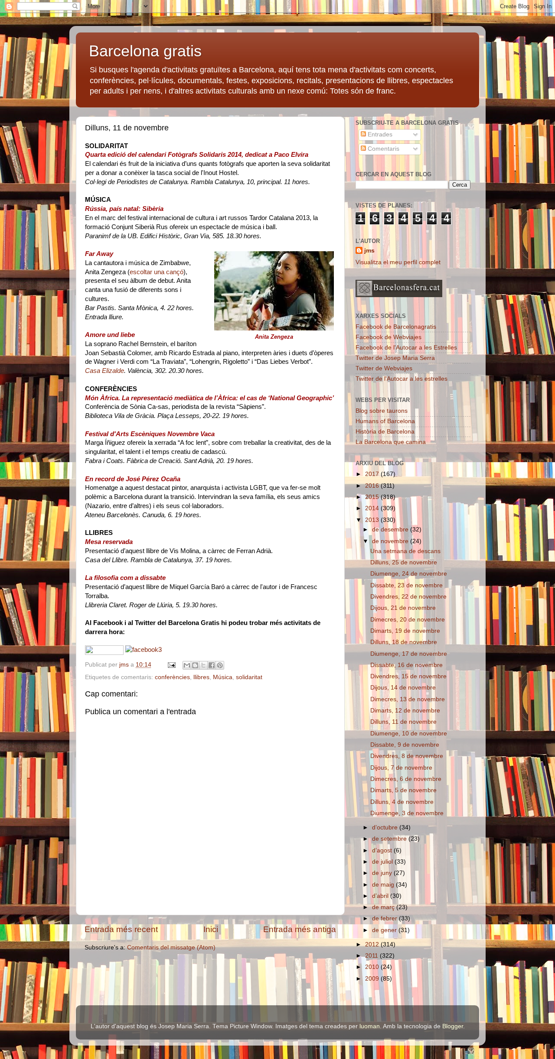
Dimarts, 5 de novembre (403, 790)
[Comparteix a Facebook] (211, 665)
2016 (373, 486)
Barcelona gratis (145, 51)
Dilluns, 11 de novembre (403, 722)
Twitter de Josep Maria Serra (395, 358)
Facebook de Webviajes (388, 337)
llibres (201, 677)
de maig (384, 884)
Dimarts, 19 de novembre (405, 631)
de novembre (391, 541)
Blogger (452, 1026)
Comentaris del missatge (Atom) (171, 947)
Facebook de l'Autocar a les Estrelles (406, 347)
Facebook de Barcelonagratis (396, 327)
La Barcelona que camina (391, 442)
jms (369, 250)
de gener (385, 930)
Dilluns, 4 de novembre (402, 802)
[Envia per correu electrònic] (187, 665)
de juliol (383, 861)
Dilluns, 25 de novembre (403, 562)
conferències (172, 677)
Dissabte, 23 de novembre (406, 585)
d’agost (383, 850)
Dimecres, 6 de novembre (405, 779)
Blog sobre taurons (382, 411)
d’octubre (385, 827)
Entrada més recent (121, 929)
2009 (373, 978)
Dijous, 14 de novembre (403, 687)
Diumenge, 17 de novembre (408, 654)
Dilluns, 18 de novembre (403, 642)
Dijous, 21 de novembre (403, 608)
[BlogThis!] (195, 665)
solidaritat (249, 677)
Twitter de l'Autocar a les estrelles (401, 379)
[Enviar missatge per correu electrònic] (171, 664)
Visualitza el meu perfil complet (398, 262)
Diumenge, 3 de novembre (407, 813)
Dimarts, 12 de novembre (405, 710)
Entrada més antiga (299, 929)
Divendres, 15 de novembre (408, 676)
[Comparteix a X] (203, 665)
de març (384, 907)
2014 (373, 508)
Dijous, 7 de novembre (401, 767)
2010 (373, 967)
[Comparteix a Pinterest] (219, 665)
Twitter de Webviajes (384, 368)
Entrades (379, 134)
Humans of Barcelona (385, 421)
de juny (383, 873)
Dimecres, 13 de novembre (407, 699)
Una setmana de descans (405, 551)
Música (222, 677)
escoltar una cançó (156, 272)
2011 (372, 955)
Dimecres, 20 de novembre (407, 619)
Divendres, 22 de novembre (408, 596)
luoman (369, 1026)
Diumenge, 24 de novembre (408, 573)
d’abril (381, 896)
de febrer (385, 918)
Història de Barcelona (385, 431)
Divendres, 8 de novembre (406, 756)
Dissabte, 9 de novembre (404, 745)
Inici (210, 929)
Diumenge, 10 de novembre (408, 733)
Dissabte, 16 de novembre (406, 665)
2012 (373, 944)
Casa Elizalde (104, 370)
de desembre (391, 529)
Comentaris (382, 149)
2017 (373, 474)
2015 (373, 497)
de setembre (390, 839)
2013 (373, 520)
